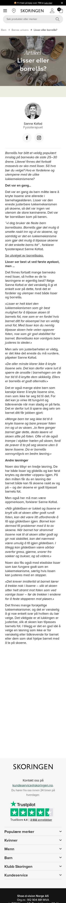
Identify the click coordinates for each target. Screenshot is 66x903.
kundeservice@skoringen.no (32, 785)
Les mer (48, 2)
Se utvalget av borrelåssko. (24, 255)
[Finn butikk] (14, 10)
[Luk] (62, 3)
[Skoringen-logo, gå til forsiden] (32, 10)
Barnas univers (20, 30)
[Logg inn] (52, 10)
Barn (3, 30)
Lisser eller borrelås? (45, 30)
